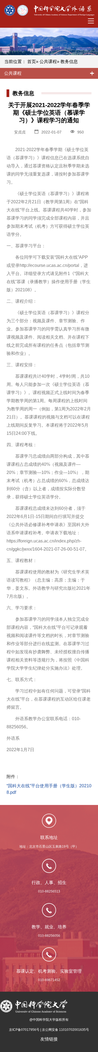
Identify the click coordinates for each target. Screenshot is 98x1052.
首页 (31, 61)
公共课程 (48, 61)
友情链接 (49, 1039)
